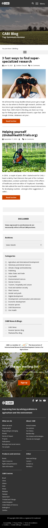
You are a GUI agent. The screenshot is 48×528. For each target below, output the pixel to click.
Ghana (4, 483)
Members (29, 466)
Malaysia (5, 491)
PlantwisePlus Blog (15, 333)
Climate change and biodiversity (19, 268)
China (4, 481)
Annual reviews (31, 425)
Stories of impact (7, 436)
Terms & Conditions (30, 523)
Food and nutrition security (18, 288)
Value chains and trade (16, 273)
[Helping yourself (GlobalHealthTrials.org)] (24, 157)
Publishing (12, 271)
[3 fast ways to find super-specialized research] (24, 83)
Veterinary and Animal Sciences (19, 265)
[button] (33, 400)
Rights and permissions (9, 464)
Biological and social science (11, 444)
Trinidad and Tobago (9, 499)
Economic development (16, 302)
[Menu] (24, 52)
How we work (6, 428)
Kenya (4, 489)
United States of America (10, 505)
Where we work (7, 425)
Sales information (7, 466)
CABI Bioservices (14, 307)
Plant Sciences (13, 290)
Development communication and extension (24, 299)
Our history (29, 431)
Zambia (4, 510)
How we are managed (33, 439)
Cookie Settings (16, 525)
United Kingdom (7, 502)
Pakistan (4, 494)
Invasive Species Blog (16, 330)
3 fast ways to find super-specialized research (21, 59)
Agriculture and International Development (23, 262)
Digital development (15, 296)
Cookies (6, 525)
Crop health (12, 276)
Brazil (4, 478)
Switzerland (5, 497)
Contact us (29, 464)
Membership (30, 434)
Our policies (30, 428)
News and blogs (31, 458)
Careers (28, 461)
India (3, 486)
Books (4, 458)
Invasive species (14, 305)
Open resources (7, 461)
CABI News (12, 327)
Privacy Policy (18, 523)
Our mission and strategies (34, 436)
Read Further (11, 121)
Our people (6, 447)
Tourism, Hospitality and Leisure (20, 285)
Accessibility (7, 523)
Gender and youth (14, 293)
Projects (4, 439)
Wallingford (6, 508)
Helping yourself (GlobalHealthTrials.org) (20, 133)
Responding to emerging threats (10, 432)
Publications (6, 441)
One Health (12, 310)
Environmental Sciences (16, 279)
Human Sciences (14, 282)
